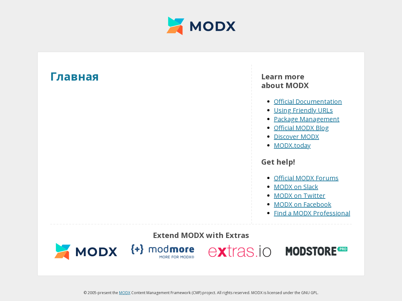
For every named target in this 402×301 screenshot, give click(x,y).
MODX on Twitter (299, 195)
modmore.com (162, 251)
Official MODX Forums (306, 178)
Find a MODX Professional (312, 213)
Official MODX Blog (301, 128)
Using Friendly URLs (303, 110)
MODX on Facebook (302, 204)
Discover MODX (296, 136)
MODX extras (85, 251)
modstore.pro (316, 251)
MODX (201, 26)
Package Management (307, 119)
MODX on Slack (296, 186)
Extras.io (239, 251)
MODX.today (292, 145)
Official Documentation (308, 101)
